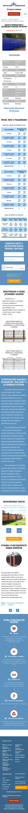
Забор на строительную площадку (6, 769)
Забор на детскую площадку (7, 760)
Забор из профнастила (6, 747)
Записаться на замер (21, 787)
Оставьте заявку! (14, 9)
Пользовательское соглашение (14, 806)
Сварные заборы (20, 755)
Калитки (17, 761)
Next (19, 530)
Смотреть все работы (14, 538)
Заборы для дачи (7, 744)
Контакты (5, 788)
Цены (3, 778)
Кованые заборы (20, 757)
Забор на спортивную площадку (5, 764)
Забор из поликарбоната (19, 749)
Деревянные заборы (18, 745)
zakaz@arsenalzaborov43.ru (14, 792)
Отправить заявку (14, 281)
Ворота (17, 759)
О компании (5, 786)
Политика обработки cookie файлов (14, 808)
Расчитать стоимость (14, 13)
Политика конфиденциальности (14, 805)
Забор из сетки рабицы (6, 751)
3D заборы (5, 757)
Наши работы (6, 780)
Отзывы (4, 782)
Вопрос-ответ (6, 784)
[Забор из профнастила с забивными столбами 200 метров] (14, 42)
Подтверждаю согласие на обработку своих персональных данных (14, 275)
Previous (8, 530)
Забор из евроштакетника (7, 754)
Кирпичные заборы (18, 752)
